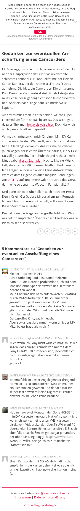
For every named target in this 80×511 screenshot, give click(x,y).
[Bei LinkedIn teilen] (61, 231)
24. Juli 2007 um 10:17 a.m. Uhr (47, 269)
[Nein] (75, 22)
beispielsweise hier (40, 124)
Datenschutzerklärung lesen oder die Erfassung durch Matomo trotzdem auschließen (40, 37)
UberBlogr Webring (40, 505)
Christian (14, 269)
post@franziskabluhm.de (51, 493)
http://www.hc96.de (59, 437)
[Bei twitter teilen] (47, 231)
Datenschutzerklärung (49, 497)
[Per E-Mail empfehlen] (68, 231)
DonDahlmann (17, 375)
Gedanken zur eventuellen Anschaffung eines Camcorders (35, 56)
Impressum (23, 497)
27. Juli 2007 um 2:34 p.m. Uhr (45, 456)
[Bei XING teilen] (54, 231)
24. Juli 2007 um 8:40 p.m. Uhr (47, 407)
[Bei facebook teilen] (41, 231)
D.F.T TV (13, 180)
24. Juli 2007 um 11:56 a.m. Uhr (53, 338)
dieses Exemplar (30, 160)
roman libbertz (17, 338)
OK (40, 31)
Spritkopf (14, 407)
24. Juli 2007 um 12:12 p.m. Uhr (53, 375)
